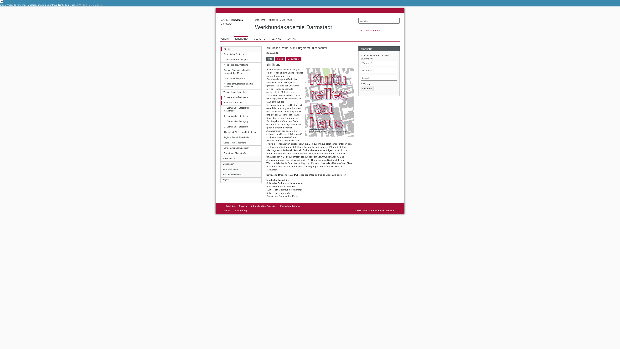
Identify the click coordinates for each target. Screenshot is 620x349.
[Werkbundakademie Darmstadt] (235, 25)
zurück (226, 210)
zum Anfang (241, 210)
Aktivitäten (231, 206)
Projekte (243, 206)
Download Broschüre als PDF (282, 175)
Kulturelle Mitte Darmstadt (264, 206)
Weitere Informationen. (91, 5)
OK (1, 1)
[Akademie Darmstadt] (221, 206)
